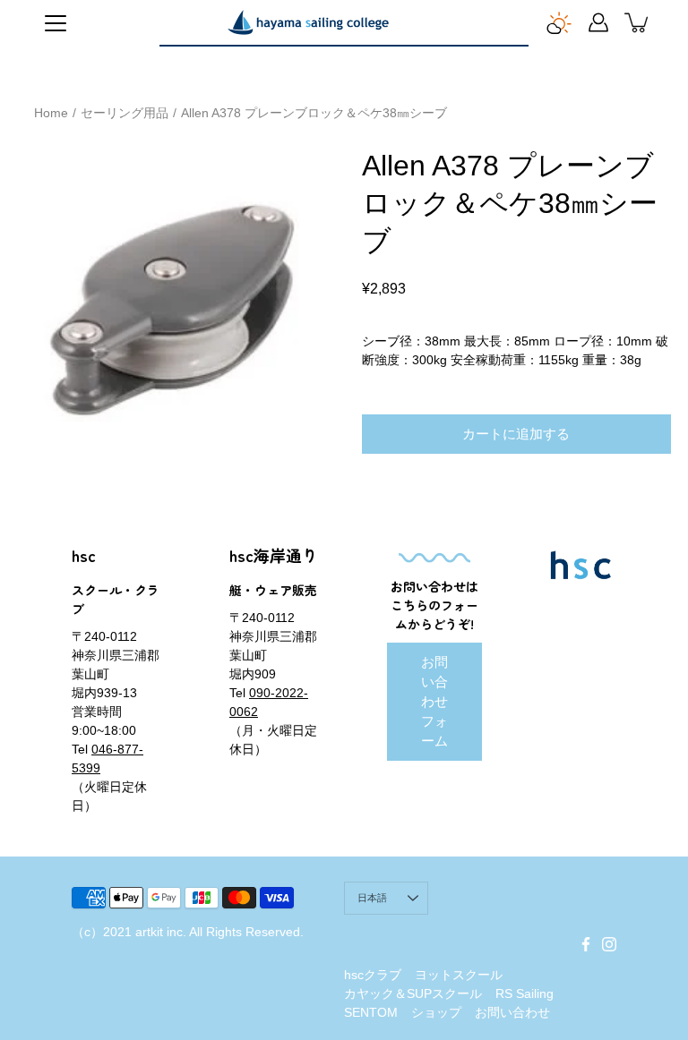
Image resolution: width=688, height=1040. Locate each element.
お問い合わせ (512, 1012)
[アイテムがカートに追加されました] (638, 22)
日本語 (372, 897)
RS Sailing (524, 993)
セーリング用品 (124, 113)
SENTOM (371, 1012)
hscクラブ (372, 975)
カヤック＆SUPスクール (413, 993)
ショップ (436, 1012)
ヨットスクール (459, 975)
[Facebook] (586, 944)
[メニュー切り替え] (55, 23)
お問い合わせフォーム (434, 701)
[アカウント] (598, 22)
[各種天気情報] (559, 22)
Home (51, 113)
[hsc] (308, 22)
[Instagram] (609, 944)
